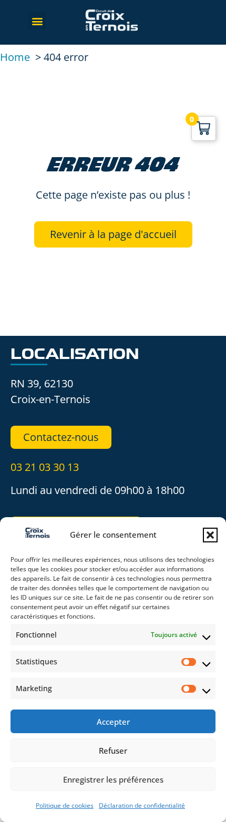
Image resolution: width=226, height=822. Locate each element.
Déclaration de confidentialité (142, 805)
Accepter (113, 721)
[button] (210, 535)
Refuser (113, 750)
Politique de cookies (65, 805)
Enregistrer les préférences (113, 779)
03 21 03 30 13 (45, 467)
